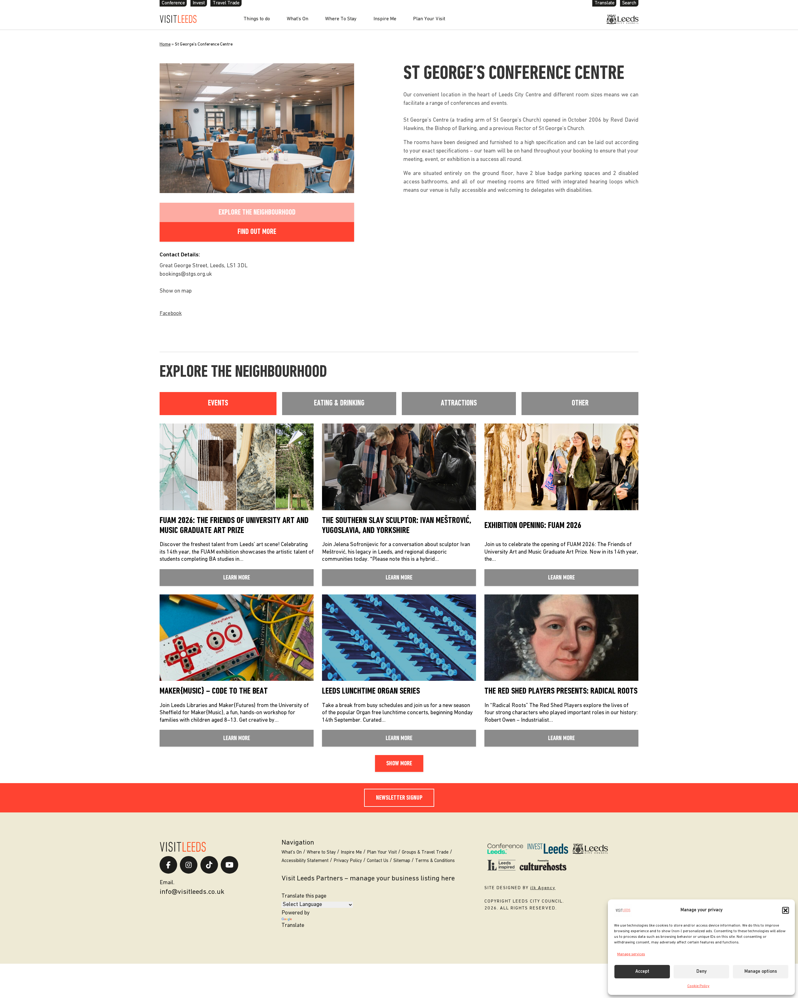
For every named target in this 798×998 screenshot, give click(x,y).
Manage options (760, 971)
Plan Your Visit (429, 19)
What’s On (297, 19)
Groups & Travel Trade (425, 852)
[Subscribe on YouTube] (229, 864)
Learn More (236, 577)
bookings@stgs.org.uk (186, 274)
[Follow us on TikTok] (209, 864)
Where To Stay (341, 19)
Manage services (631, 954)
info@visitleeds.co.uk (192, 892)
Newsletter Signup (399, 798)
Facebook (171, 313)
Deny (701, 971)
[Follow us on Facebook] (168, 864)
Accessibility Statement (305, 861)
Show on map (176, 291)
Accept (642, 971)
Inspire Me (384, 19)
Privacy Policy (348, 861)
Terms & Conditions (435, 861)
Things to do (256, 19)
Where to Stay (321, 852)
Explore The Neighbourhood (257, 212)
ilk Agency (542, 888)
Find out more (257, 232)
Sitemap (401, 861)
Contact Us (377, 861)
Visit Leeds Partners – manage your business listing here (368, 878)
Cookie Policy (698, 986)
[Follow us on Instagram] (188, 864)
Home (165, 44)
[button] (785, 910)
